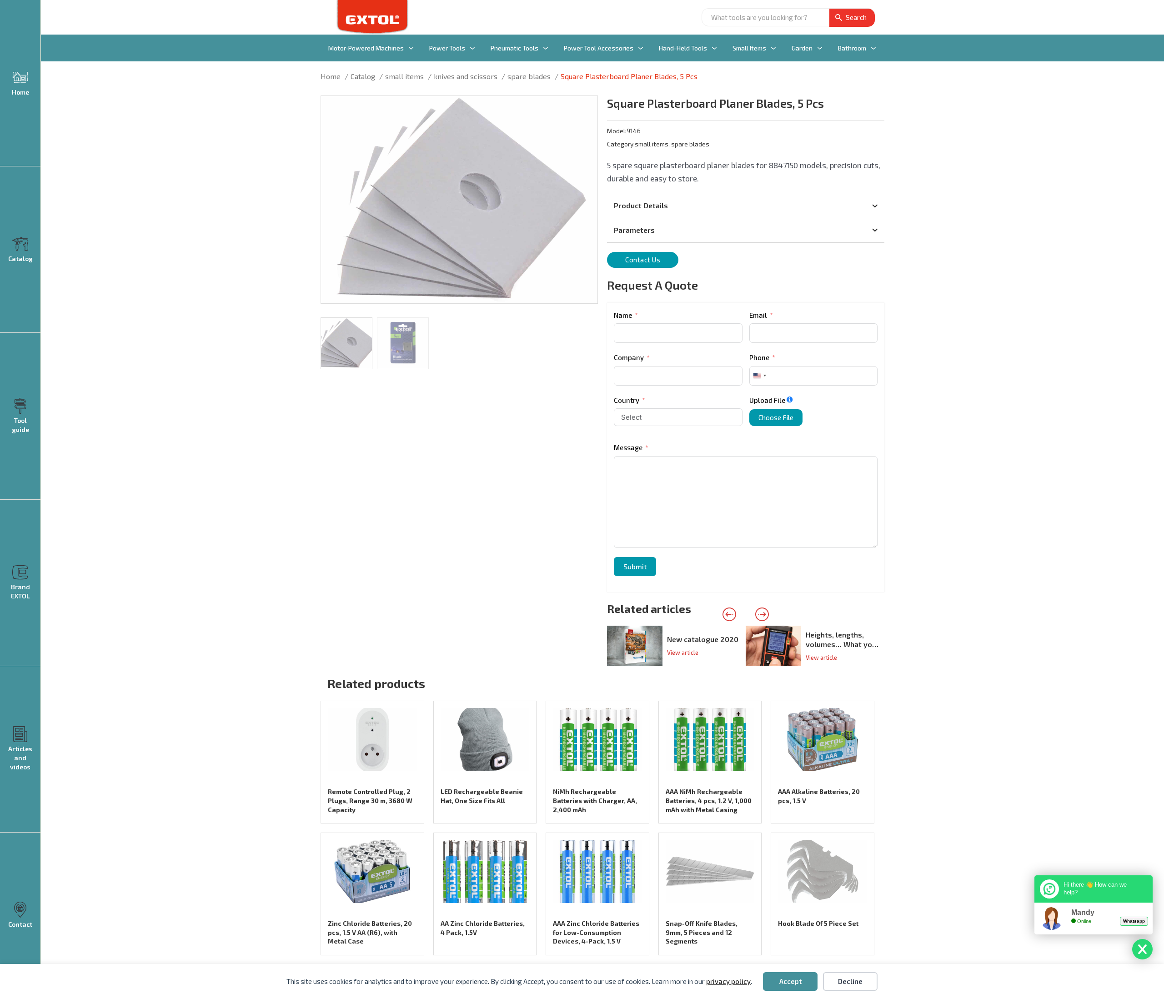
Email (758, 315)
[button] (585, 108)
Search (856, 17)
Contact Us (642, 260)
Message (628, 447)
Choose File (775, 417)
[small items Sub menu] (773, 48)
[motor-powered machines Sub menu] (411, 48)
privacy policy (728, 981)
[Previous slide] (729, 614)
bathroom (852, 48)
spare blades (690, 144)
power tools (447, 48)
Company (629, 357)
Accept (790, 981)
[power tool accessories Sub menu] (640, 48)
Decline (850, 981)
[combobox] (759, 375)
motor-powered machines (366, 48)
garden (802, 48)
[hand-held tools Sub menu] (714, 48)
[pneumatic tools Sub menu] (545, 48)
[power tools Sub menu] (472, 48)
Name (623, 315)
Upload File (767, 400)
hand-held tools (683, 48)
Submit (635, 566)
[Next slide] (762, 614)
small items (749, 48)
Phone (759, 357)
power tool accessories (598, 48)
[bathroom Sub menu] (873, 48)
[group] (676, 646)
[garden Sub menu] (820, 48)
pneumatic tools (514, 48)
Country (626, 400)
